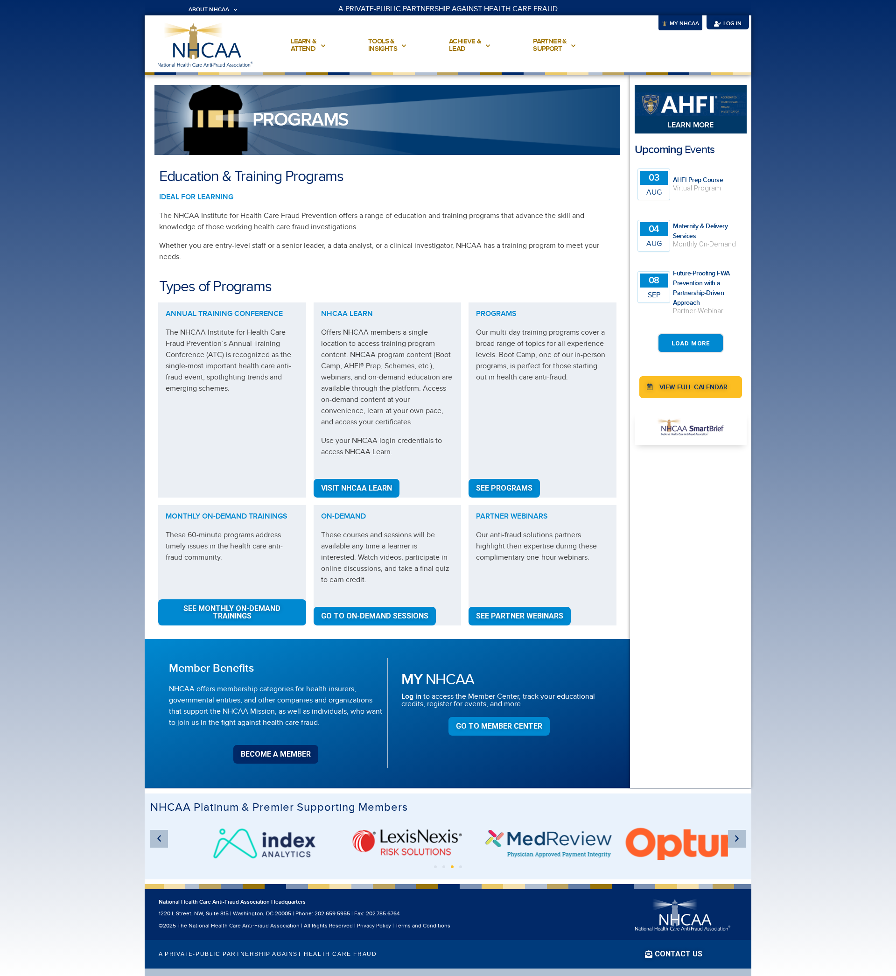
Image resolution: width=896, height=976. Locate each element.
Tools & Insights (382, 45)
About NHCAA (209, 9)
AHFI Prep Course (698, 180)
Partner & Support (550, 45)
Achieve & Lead (465, 45)
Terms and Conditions (422, 925)
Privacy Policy (374, 925)
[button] (601, 24)
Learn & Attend (303, 45)
